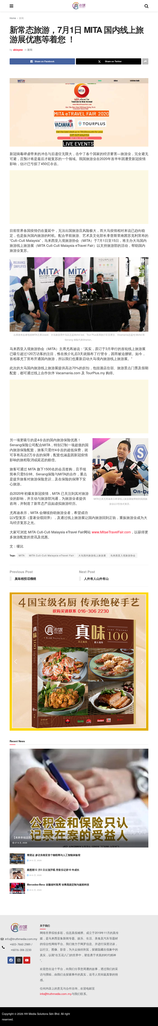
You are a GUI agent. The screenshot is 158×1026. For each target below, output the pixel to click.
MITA (22, 555)
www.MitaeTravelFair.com (111, 531)
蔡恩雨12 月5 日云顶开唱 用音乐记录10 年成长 (53, 870)
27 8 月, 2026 (20, 842)
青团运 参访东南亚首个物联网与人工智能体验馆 (53, 855)
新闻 (21, 18)
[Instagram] (18, 960)
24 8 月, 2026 (35, 860)
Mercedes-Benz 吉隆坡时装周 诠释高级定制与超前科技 (58, 884)
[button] (16, 661)
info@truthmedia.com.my (56, 994)
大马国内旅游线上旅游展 (92, 555)
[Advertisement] (79, 197)
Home (13, 18)
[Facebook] (11, 960)
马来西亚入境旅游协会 (122, 555)
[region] (79, 661)
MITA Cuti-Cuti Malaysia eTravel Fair (51, 555)
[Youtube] (26, 960)
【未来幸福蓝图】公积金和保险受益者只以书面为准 (43, 837)
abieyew (18, 49)
